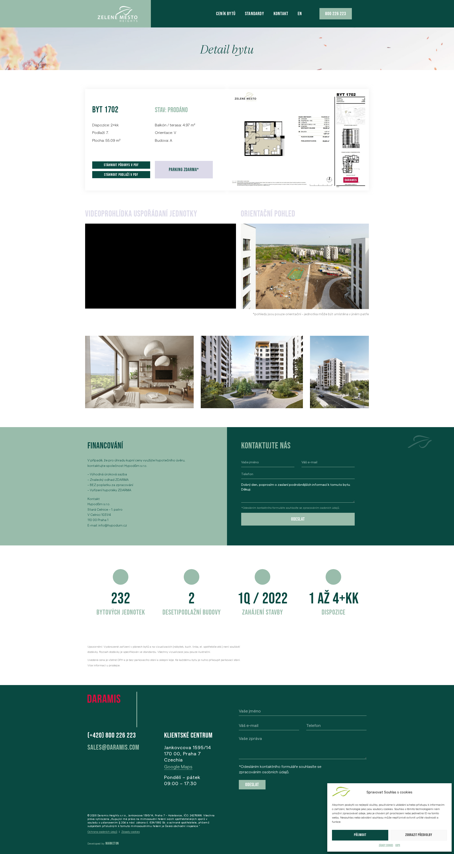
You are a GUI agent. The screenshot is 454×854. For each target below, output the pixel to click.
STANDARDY (254, 14)
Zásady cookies (386, 845)
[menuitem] (300, 13)
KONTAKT (281, 14)
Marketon (112, 843)
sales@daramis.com (113, 747)
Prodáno (178, 110)
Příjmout (360, 835)
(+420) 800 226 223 (111, 735)
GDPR (397, 845)
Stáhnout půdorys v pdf (121, 165)
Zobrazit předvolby (418, 835)
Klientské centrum (188, 735)
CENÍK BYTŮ (226, 14)
